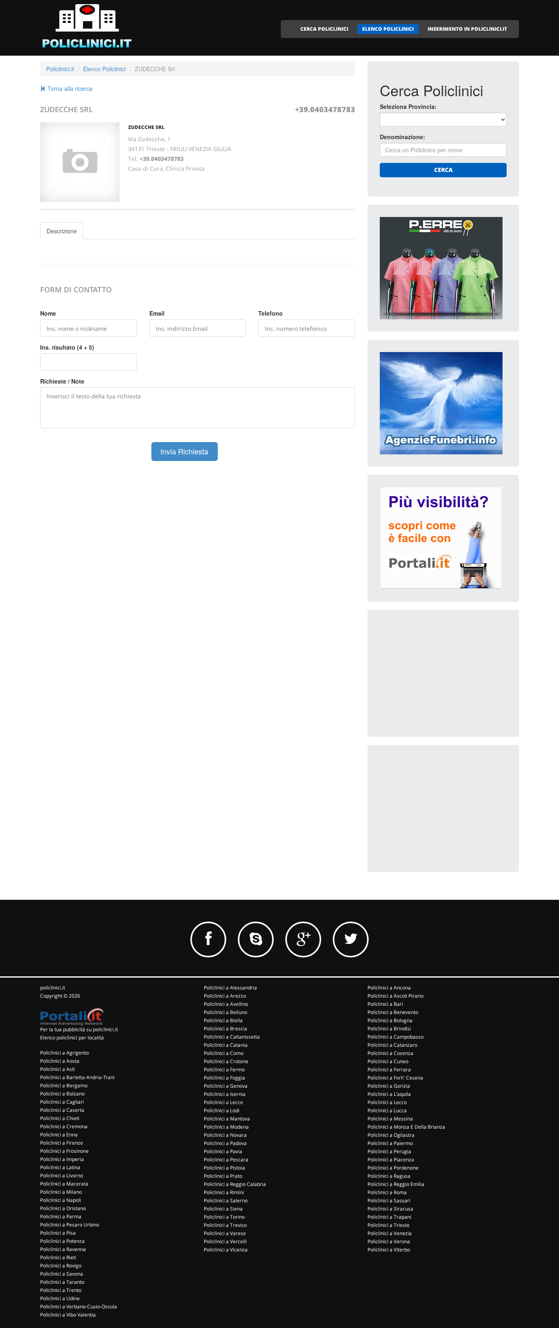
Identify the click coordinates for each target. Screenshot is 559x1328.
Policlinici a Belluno (225, 1012)
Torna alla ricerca (69, 88)
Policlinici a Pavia (223, 1151)
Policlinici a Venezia (389, 1233)
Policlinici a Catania (226, 1044)
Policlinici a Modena (226, 1126)
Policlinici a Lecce (223, 1102)
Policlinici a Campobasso (395, 1036)
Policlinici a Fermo (224, 1069)
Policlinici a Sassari (388, 1200)
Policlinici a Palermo (390, 1143)
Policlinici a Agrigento (64, 1052)
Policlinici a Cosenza (390, 1053)
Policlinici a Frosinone (64, 1150)
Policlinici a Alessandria (230, 987)
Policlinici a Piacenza (390, 1159)
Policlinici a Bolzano (62, 1093)
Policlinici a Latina (60, 1167)
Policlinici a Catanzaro (392, 1044)
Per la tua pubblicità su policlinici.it (79, 1029)
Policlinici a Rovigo (60, 1265)
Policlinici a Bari (385, 1004)
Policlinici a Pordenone (393, 1167)
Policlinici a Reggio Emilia (395, 1184)
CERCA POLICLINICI (324, 28)
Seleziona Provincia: (408, 106)
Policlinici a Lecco (387, 1102)
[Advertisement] (441, 673)
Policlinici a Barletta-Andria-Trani (77, 1077)
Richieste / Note (62, 381)
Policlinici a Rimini (224, 1192)
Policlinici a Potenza (62, 1241)
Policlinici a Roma (387, 1192)
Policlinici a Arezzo (225, 995)
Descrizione (62, 231)
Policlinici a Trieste (388, 1225)
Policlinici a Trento (60, 1290)
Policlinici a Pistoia (224, 1167)
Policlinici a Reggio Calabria (235, 1184)
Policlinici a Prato (223, 1175)
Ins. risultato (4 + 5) (67, 347)
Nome (48, 313)
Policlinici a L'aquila (389, 1094)
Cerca (443, 170)
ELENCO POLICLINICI (388, 28)
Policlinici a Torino (224, 1216)
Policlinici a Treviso (225, 1225)
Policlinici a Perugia (389, 1151)
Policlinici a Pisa (58, 1232)
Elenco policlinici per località (72, 1037)
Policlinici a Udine (60, 1298)
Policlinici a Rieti (58, 1257)
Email (157, 313)
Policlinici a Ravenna (63, 1249)
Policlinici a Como (223, 1053)
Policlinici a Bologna (389, 1020)
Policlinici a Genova (226, 1085)
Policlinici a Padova (225, 1143)
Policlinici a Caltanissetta (232, 1036)
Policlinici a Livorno (61, 1175)
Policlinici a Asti (57, 1069)
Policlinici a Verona (388, 1241)
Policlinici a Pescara (226, 1159)
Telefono (270, 313)
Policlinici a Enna (59, 1134)
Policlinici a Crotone (226, 1061)
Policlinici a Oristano (63, 1208)
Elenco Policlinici (104, 69)
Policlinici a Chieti (59, 1118)
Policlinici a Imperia (62, 1159)
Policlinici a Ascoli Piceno (395, 995)
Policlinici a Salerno (226, 1200)
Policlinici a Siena (223, 1208)
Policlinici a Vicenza (226, 1249)
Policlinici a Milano (61, 1191)
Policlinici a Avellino (226, 1004)
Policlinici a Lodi (221, 1110)
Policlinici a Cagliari (62, 1101)
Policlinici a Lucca (387, 1110)
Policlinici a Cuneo (387, 1061)
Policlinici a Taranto (62, 1281)
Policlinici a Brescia (225, 1028)
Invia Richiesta (184, 451)
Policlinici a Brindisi (389, 1028)
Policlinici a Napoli (60, 1200)
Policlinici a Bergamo (64, 1085)
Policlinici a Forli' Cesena (395, 1077)
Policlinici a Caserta (62, 1110)
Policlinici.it (60, 69)
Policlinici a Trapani (389, 1216)
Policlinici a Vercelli (225, 1241)
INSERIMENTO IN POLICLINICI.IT (467, 28)
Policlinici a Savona (61, 1273)
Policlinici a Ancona (389, 987)
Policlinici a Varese (225, 1233)
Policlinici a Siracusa (390, 1208)
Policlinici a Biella (223, 1020)
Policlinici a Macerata (64, 1183)
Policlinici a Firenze (61, 1142)
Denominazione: (402, 137)
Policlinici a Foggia (224, 1077)
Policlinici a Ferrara (389, 1069)
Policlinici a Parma (60, 1216)
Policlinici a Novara (225, 1135)
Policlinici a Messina (390, 1118)
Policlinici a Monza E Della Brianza (406, 1126)
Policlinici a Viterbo (388, 1249)
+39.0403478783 (325, 109)
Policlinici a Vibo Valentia (68, 1314)
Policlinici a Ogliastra (391, 1135)
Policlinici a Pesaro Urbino (69, 1224)
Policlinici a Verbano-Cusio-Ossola (78, 1306)
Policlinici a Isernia (225, 1094)
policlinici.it (52, 987)
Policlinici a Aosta (59, 1060)
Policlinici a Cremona (64, 1126)
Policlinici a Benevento (392, 1012)
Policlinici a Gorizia (388, 1085)
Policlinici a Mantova (227, 1118)
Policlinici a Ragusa (388, 1175)
